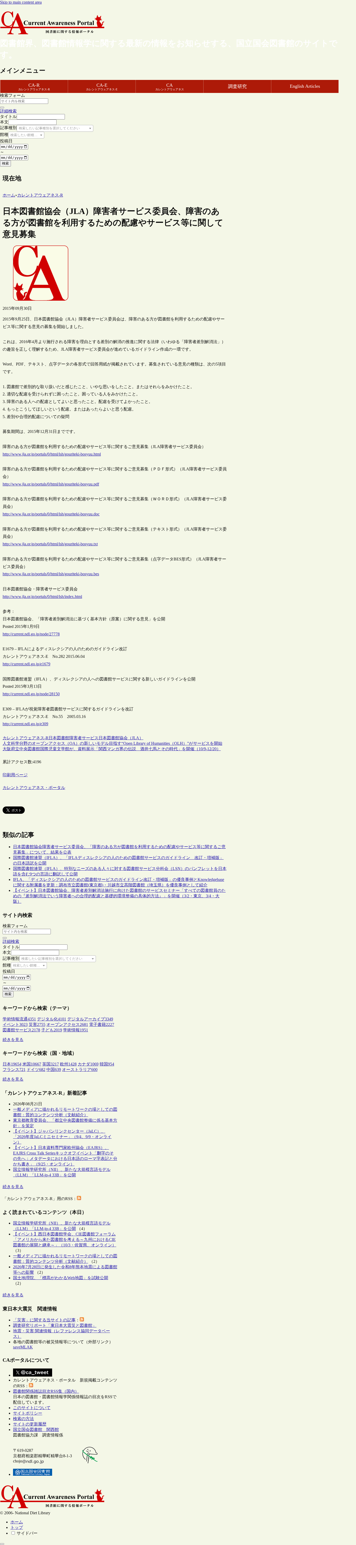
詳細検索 (8, 111)
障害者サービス (84, 738)
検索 (5, 163)
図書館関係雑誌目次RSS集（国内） (46, 1391)
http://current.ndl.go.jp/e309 (25, 724)
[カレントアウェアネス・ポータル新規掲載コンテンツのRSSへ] (31, 1386)
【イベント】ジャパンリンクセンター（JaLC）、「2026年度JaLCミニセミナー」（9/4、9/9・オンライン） (62, 1136)
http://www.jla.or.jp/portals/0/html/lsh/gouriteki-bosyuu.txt (50, 544)
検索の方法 (23, 1418)
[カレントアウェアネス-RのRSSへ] (79, 1198)
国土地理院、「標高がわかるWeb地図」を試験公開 (60, 1278)
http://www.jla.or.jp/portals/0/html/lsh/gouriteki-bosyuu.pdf (51, 484)
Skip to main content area (21, 2)
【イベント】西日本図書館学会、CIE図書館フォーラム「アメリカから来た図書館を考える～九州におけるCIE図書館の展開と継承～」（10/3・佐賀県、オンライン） (64, 1239)
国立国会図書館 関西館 (36, 1429)
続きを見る (13, 1039)
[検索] (2, 107)
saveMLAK (23, 1347)
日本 (52, 738)
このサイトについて (32, 1407)
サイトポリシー (27, 1413)
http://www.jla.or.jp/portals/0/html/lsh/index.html (42, 596)
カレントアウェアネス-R (25, 738)
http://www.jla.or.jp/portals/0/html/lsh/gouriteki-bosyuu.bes (51, 574)
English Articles (305, 86)
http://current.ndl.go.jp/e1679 (26, 664)
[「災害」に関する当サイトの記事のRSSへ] (82, 1320)
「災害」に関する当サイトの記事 (44, 1320)
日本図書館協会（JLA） (121, 738)
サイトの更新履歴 (29, 1424)
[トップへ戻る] (2, 1544)
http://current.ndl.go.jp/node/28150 (31, 694)
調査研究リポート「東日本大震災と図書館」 (54, 1325)
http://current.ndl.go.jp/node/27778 (31, 634)
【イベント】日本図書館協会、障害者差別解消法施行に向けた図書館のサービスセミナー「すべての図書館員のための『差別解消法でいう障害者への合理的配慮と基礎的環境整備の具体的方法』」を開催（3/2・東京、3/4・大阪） (119, 896)
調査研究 (237, 86)
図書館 (63, 738)
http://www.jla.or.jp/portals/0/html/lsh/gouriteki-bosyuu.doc (51, 514)
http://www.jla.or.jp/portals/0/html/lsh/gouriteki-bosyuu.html (52, 454)
